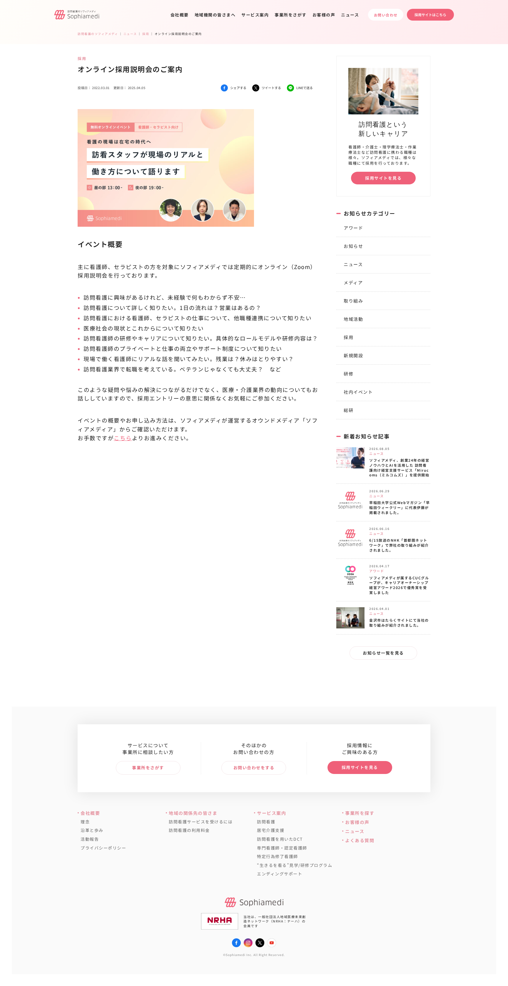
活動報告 (90, 839)
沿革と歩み (92, 830)
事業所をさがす (291, 15)
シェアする (238, 87)
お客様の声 (324, 15)
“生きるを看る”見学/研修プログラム (294, 865)
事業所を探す (359, 813)
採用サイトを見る (383, 178)
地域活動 (353, 319)
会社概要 (180, 15)
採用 (348, 337)
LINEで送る (304, 87)
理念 (85, 822)
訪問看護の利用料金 (189, 830)
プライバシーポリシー (103, 848)
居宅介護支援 (270, 830)
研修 (348, 374)
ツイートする (271, 87)
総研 (348, 410)
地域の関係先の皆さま (193, 813)
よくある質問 (359, 840)
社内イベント (358, 392)
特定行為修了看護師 (277, 856)
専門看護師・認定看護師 (282, 848)
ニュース (350, 15)
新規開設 (353, 355)
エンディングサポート (279, 874)
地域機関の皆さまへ (215, 15)
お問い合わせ (386, 14)
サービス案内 (255, 15)
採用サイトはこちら (430, 14)
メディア (353, 282)
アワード (353, 228)
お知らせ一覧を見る (383, 653)
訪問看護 (266, 822)
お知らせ (353, 246)
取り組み (353, 301)
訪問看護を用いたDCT (280, 839)
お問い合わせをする (254, 767)
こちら (123, 438)
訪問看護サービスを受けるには (201, 822)
